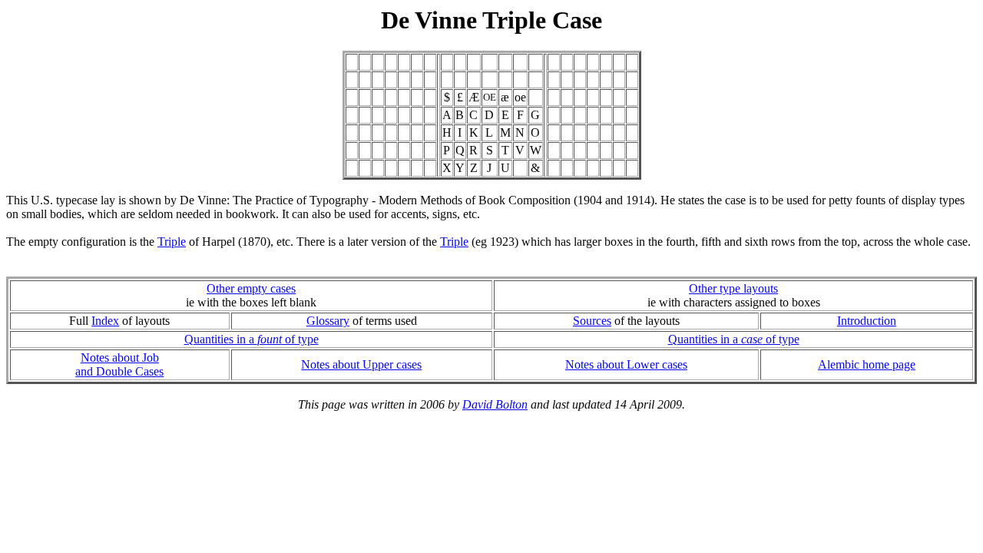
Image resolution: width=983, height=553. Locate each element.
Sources (592, 320)
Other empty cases (251, 288)
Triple (171, 241)
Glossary (327, 320)
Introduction (866, 320)
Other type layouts (733, 288)
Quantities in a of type (251, 339)
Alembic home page (866, 364)
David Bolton (495, 404)
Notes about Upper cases (361, 364)
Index (105, 320)
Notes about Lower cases (626, 364)
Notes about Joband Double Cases (119, 364)
